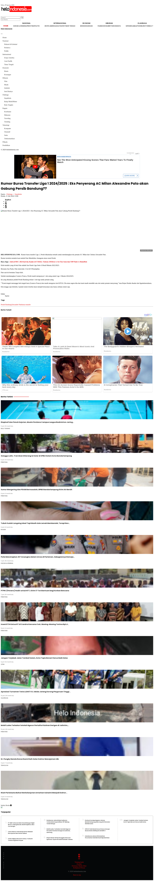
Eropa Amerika (50, 26)
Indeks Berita (5, 805)
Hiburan (5, 78)
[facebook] (79, 855)
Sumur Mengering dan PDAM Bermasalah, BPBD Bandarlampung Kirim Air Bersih (36, 489)
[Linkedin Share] (6, 207)
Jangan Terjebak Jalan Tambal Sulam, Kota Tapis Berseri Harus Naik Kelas (34, 658)
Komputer (7, 128)
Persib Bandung (6, 304)
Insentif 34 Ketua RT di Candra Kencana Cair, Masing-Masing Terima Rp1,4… (35, 624)
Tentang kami (79, 862)
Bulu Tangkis (8, 105)
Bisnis (82, 26)
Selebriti (108, 26)
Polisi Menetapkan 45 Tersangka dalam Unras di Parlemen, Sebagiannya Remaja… (38, 557)
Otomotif (7, 132)
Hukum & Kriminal (20, 26)
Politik (37, 26)
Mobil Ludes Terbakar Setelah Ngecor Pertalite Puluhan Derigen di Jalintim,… (35, 725)
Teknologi (6, 125)
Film (99, 26)
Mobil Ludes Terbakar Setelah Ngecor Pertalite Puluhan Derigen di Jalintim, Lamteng (59, 830)
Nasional (5, 41)
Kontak (79, 864)
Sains (6, 135)
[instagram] (79, 858)
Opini (2, 664)
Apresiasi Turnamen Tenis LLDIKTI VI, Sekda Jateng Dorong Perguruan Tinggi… (36, 691)
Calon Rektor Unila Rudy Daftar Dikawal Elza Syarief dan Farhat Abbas (20, 832)
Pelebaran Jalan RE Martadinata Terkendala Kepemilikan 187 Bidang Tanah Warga (58, 822)
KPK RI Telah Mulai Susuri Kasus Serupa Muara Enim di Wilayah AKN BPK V (97, 830)
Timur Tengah (70, 26)
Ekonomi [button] (86, 23)
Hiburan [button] (109, 23)
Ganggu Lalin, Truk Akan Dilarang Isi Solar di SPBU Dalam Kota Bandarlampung (36, 456)
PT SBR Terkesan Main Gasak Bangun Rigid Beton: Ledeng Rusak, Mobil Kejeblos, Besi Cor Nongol (21, 824)
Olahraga (6, 95)
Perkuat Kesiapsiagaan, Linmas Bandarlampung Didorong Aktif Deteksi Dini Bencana (97, 822)
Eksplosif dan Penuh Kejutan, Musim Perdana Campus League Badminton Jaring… (37, 422)
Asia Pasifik (60, 26)
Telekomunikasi (9, 138)
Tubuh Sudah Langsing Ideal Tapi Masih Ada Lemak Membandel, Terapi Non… (35, 523)
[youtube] (79, 857)
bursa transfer (26, 304)
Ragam (5, 108)
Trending (7, 122)
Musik (103, 26)
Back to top (77, 875)
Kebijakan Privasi (79, 868)
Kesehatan (7, 112)
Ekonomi (6, 68)
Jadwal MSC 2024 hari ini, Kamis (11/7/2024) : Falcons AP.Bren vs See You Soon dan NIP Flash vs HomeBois (48, 262)
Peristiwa (30, 26)
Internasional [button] (60, 23)
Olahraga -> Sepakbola (14, 194)
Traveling (7, 118)
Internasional (7, 54)
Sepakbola (130, 26)
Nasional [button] (26, 23)
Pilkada (5, 142)
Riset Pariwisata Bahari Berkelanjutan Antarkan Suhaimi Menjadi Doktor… (34, 793)
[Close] (2, 33)
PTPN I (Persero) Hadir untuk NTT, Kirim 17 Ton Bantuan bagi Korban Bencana (35, 590)
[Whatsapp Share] (6, 201)
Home (5, 26)
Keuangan (89, 26)
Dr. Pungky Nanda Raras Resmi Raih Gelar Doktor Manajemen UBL (30, 759)
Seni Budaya (116, 26)
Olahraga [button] (142, 23)
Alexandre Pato (16, 304)
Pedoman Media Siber (79, 866)
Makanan (7, 115)
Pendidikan (6, 145)
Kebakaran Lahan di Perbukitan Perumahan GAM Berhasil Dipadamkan (97, 837)
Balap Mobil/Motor (141, 26)
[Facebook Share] (6, 203)
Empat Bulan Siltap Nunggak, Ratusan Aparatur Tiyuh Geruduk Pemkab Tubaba (60, 838)
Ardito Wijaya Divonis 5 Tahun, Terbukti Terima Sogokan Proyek (20, 839)
